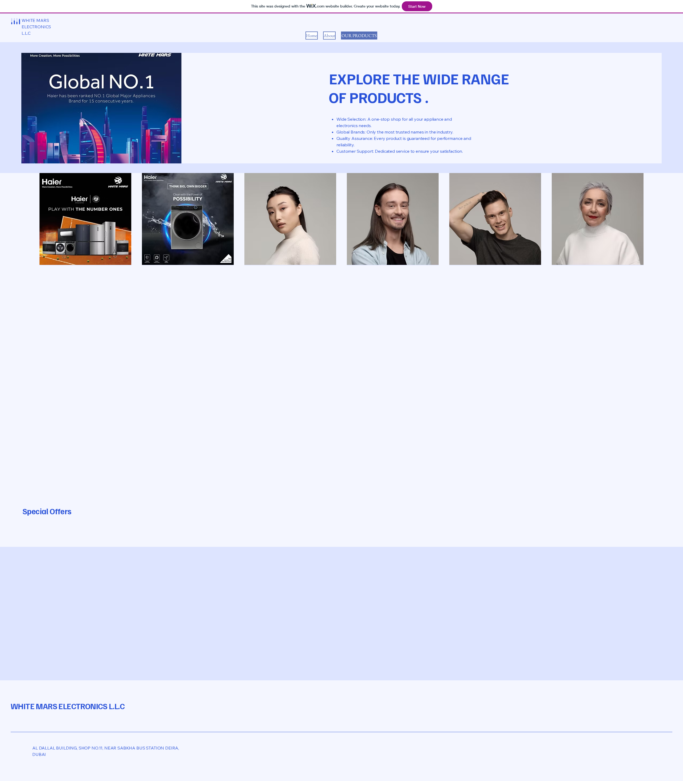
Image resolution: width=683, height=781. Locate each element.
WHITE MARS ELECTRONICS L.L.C (68, 706)
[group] (341, 530)
